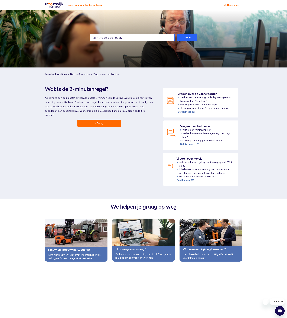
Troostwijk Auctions (56, 74)
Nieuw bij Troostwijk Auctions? (69, 249)
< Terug (99, 123)
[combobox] (132, 37)
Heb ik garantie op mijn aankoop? (198, 104)
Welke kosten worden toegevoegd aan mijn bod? (206, 135)
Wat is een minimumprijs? (196, 129)
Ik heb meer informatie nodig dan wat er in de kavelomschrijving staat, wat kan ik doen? (204, 171)
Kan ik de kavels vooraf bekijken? (197, 176)
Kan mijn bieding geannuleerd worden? (203, 140)
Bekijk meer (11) (189, 144)
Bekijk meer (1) (185, 180)
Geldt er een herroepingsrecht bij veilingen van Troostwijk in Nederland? (205, 99)
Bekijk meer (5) (186, 111)
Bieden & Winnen (80, 74)
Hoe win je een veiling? (130, 249)
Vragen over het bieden (106, 74)
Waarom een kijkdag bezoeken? (204, 249)
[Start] (54, 5)
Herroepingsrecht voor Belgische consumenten (205, 108)
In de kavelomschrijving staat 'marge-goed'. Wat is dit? (205, 164)
